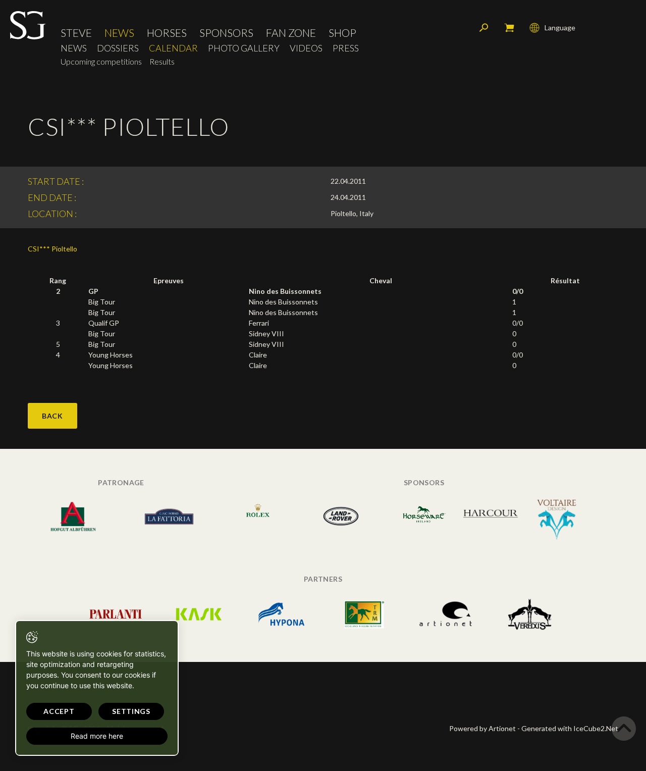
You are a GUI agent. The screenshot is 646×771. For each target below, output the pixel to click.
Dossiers (118, 48)
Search (484, 28)
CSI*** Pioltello (52, 248)
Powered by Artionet (482, 728)
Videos (306, 48)
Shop (342, 32)
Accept (58, 711)
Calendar (173, 48)
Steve (76, 32)
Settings (131, 711)
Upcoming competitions (101, 61)
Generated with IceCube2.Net (569, 728)
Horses (167, 32)
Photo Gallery (244, 48)
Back (52, 416)
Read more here (97, 736)
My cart (509, 28)
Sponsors (226, 32)
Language (560, 27)
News (119, 32)
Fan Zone (291, 32)
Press (346, 48)
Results (162, 61)
